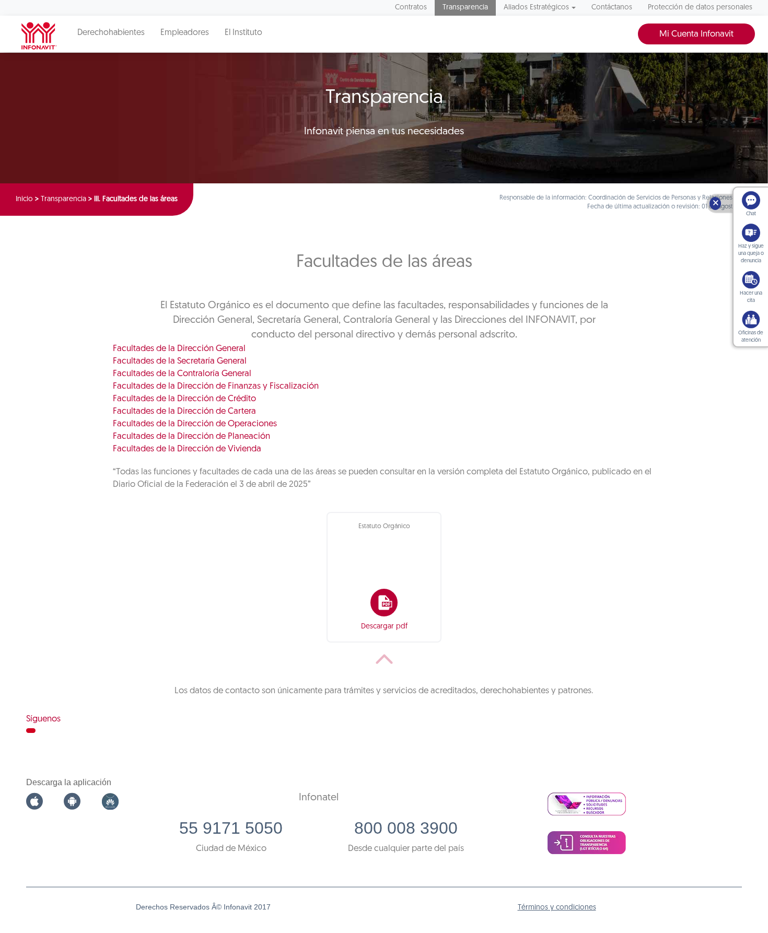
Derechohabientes (111, 33)
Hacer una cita (751, 297)
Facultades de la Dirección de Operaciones (195, 423)
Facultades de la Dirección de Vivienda (187, 449)
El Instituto (243, 33)
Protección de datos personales (700, 7)
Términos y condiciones (557, 908)
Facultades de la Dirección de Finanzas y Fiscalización (216, 386)
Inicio (24, 199)
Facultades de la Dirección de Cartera (184, 411)
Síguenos (43, 719)
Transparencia (465, 7)
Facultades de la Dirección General (179, 348)
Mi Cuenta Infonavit (696, 34)
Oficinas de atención (750, 337)
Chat (751, 214)
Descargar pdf (384, 627)
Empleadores (184, 33)
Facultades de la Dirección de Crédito (184, 398)
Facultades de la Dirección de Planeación (191, 436)
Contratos (411, 7)
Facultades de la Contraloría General (182, 373)
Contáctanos (611, 7)
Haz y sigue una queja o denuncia (751, 253)
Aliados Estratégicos (536, 7)
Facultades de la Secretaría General (180, 361)
